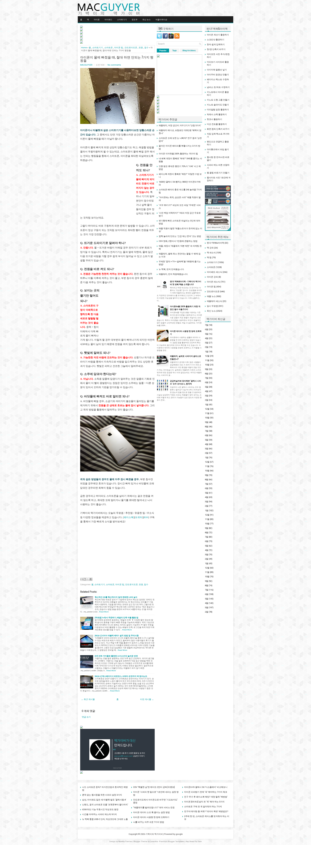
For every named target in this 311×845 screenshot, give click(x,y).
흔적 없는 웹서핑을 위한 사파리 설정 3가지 (102, 795)
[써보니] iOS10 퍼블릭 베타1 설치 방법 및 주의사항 (117, 635)
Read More (104, 612)
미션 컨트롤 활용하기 (217, 124)
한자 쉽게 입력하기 (216, 44)
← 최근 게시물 (88, 699)
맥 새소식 (211, 252)
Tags (174, 50)
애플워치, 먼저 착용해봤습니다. (173, 274)
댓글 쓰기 (86, 717)
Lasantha (154, 841)
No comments (114, 65)
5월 (206, 334)
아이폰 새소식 (213, 282)
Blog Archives (189, 50)
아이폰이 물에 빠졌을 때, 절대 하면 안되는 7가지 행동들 (116, 58)
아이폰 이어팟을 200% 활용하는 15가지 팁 (178, 153)
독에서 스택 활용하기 (217, 114)
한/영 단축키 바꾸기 (216, 49)
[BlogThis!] (84, 579)
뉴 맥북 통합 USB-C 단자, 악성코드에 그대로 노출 (105, 819)
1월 (206, 351)
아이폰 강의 (212, 277)
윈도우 (135, 19)
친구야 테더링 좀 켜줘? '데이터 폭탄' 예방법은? (206, 811)
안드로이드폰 (131, 47)
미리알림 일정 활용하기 (218, 109)
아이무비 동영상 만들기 (218, 74)
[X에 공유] (87, 579)
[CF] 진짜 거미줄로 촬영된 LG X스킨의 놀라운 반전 (116, 656)
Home (84, 47)
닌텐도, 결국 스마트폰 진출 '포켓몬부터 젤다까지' (105, 804)
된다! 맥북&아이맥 (215, 243)
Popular (163, 50)
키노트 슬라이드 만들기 (218, 104)
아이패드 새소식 (214, 272)
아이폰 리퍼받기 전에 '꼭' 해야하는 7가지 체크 (205, 792)
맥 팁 (209, 257)
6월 (206, 329)
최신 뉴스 (146, 19)
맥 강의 (210, 248)
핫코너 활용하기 (214, 119)
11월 (207, 360)
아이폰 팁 (118, 47)
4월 (206, 338)
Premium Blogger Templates (171, 841)
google (179, 834)
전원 (141, 47)
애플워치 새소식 (214, 301)
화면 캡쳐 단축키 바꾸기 (218, 129)
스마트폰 (108, 47)
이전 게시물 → (147, 699)
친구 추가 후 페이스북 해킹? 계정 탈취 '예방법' (206, 797)
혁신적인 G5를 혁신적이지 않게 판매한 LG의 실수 (116, 597)
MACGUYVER (86, 65)
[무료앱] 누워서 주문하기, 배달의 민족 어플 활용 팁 (116, 617)
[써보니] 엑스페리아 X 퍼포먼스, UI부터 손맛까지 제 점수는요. (121, 676)
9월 (206, 369)
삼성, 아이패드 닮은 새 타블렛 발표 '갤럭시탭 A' (104, 800)
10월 (207, 364)
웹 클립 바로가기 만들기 (218, 173)
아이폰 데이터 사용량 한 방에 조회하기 (151, 817)
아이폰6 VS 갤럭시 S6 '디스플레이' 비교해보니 (205, 787)
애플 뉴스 (211, 296)
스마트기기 (122, 19)
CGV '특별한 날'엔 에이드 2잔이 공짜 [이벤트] (154, 787)
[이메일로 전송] (81, 579)
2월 (206, 347)
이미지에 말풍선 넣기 (217, 70)
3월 (206, 342)
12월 (207, 356)
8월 (206, 373)
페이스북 (128, 517)
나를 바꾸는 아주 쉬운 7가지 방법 (148, 822)
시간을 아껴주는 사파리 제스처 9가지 (99, 814)
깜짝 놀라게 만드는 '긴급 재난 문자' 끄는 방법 (180, 236)
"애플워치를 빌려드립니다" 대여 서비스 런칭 (154, 807)
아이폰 (97, 19)
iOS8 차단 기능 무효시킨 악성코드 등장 (100, 809)
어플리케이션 (161, 19)
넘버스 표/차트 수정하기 (218, 87)
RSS (146, 517)
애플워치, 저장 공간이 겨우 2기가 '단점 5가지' (180, 125)
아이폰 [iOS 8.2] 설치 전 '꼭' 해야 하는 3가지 (204, 801)
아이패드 (108, 19)
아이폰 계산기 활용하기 (218, 35)
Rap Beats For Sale (194, 841)
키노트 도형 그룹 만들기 (218, 100)
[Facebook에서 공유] (90, 579)
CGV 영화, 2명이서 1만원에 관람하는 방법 (178, 241)
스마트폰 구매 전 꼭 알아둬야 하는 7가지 (203, 806)
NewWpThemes (125, 841)
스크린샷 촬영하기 (215, 39)
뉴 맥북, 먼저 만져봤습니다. (171, 269)
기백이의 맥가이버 (154, 834)
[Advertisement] (107, 188)
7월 (206, 325)
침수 (146, 47)
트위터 (138, 517)
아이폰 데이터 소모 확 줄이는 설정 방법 (151, 812)
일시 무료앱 (212, 306)
